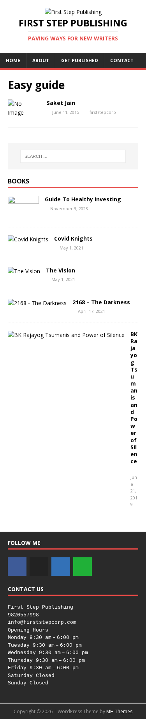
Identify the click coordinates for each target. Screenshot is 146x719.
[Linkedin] (60, 566)
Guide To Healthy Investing (83, 199)
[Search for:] (73, 156)
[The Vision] (24, 271)
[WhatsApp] (82, 566)
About (40, 60)
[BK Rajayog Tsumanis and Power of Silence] (66, 335)
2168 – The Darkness (101, 302)
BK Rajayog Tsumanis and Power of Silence (133, 397)
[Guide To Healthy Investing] (23, 214)
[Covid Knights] (28, 239)
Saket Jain (61, 102)
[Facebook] (17, 566)
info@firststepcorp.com (42, 622)
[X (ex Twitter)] (39, 566)
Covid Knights (73, 238)
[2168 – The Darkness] (37, 303)
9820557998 (23, 615)
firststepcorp (103, 112)
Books (18, 181)
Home (13, 60)
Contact (122, 60)
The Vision (60, 270)
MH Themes (119, 711)
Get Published (79, 60)
